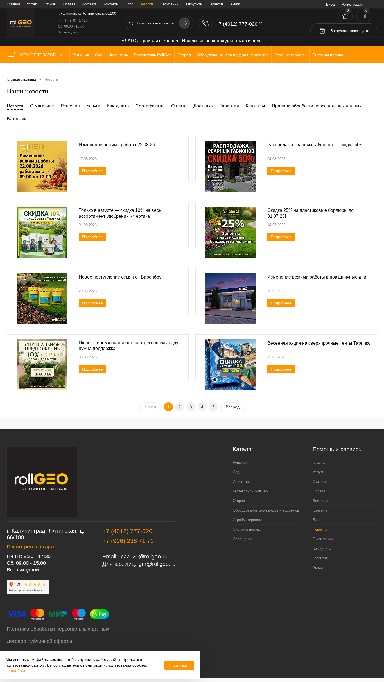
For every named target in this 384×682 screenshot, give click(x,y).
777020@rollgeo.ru (144, 556)
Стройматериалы (247, 520)
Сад (236, 472)
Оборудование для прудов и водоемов (266, 510)
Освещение (242, 539)
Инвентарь (242, 481)
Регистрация (352, 4)
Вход (330, 4)
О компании (169, 4)
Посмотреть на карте (31, 546)
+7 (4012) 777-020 (127, 531)
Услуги (32, 4)
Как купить (193, 4)
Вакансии (17, 118)
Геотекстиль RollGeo (250, 491)
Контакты (111, 4)
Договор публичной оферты (39, 641)
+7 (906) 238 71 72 (128, 540)
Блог (129, 4)
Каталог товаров (38, 55)
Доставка (89, 4)
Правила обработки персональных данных (317, 106)
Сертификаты (149, 106)
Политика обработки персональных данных (58, 629)
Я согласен (179, 665)
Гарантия (216, 4)
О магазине (42, 106)
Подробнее (92, 171)
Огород (239, 501)
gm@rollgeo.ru (157, 564)
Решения (70, 106)
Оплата (69, 4)
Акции (235, 4)
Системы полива (247, 529)
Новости (15, 106)
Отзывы (50, 4)
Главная (13, 4)
